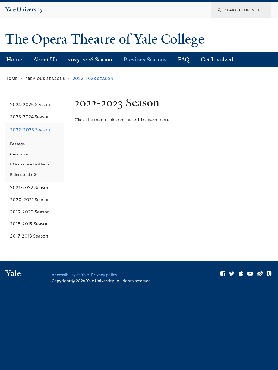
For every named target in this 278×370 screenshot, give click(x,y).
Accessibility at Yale (70, 274)
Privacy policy (104, 274)
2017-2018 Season (29, 236)
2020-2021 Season (30, 199)
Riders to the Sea (25, 174)
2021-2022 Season (29, 187)
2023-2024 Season (30, 116)
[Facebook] (222, 274)
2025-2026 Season (90, 59)
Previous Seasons (145, 59)
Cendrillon (19, 154)
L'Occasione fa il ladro (30, 164)
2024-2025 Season (30, 104)
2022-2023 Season (30, 129)
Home (14, 59)
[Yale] (13, 274)
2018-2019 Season (29, 223)
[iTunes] (241, 274)
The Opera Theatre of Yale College (106, 39)
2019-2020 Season (30, 212)
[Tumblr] (269, 274)
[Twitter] (232, 274)
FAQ (183, 59)
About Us (45, 59)
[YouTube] (250, 274)
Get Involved (217, 59)
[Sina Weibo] (260, 274)
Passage (17, 144)
